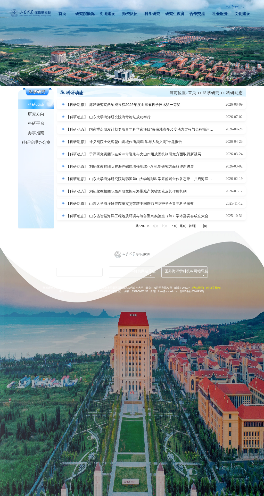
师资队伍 (130, 13)
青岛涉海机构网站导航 (78, 272)
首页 (62, 13)
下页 (174, 225)
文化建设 (242, 13)
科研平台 (36, 123)
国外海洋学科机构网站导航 (186, 270)
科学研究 (152, 13)
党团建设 (107, 13)
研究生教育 (175, 13)
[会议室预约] (213, 287)
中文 (228, 6)
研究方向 (36, 113)
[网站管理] (198, 287)
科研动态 (36, 104)
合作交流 (197, 13)
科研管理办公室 (36, 142)
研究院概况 (85, 13)
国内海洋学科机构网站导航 (133, 270)
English (235, 6)
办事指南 (36, 132)
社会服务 (220, 13)
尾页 (183, 225)
